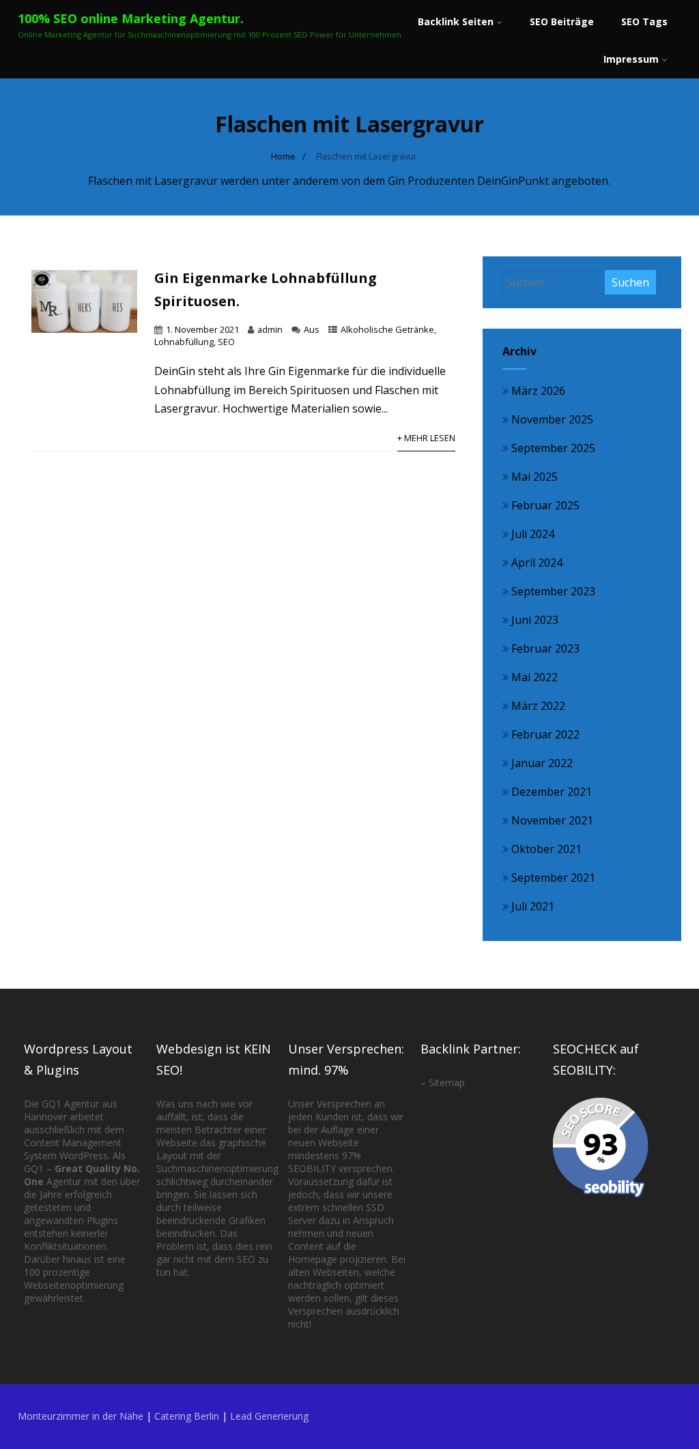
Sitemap (447, 1082)
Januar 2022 (542, 763)
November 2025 (552, 419)
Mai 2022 (534, 677)
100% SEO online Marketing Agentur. (131, 18)
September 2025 (553, 447)
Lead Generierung (269, 1415)
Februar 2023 (545, 648)
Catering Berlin (186, 1415)
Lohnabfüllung (184, 341)
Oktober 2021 (546, 848)
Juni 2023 (534, 619)
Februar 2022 (545, 734)
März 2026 (538, 390)
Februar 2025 (545, 505)
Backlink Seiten (456, 21)
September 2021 (553, 877)
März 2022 (538, 705)
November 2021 (552, 820)
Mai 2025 (534, 476)
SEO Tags (644, 21)
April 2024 (536, 562)
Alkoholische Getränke (387, 329)
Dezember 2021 (551, 791)
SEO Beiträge (562, 21)
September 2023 (553, 591)
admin (270, 329)
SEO (226, 341)
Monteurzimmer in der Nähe (80, 1415)
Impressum (631, 59)
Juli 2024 (532, 533)
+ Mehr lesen (426, 438)
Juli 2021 (532, 906)
